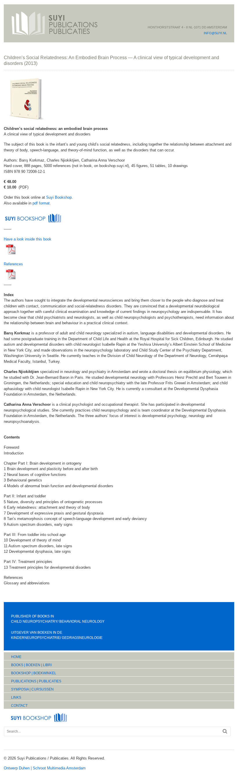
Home (16, 657)
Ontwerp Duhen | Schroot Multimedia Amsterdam (45, 768)
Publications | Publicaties (36, 681)
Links (16, 697)
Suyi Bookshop (59, 197)
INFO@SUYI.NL (215, 33)
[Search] (225, 731)
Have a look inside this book (27, 239)
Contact (19, 706)
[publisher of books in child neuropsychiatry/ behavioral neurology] (54, 35)
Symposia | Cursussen (32, 689)
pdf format (41, 203)
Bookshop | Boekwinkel (33, 673)
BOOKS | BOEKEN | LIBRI (31, 665)
